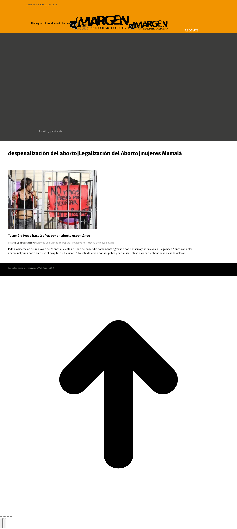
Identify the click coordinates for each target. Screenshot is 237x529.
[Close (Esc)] (1, 516)
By (62, 243)
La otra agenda (24, 243)
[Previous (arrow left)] (1, 523)
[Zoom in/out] (11, 516)
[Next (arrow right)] (4, 523)
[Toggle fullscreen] (7, 516)
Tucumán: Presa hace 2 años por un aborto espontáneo (49, 236)
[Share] (4, 516)
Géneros (12, 243)
